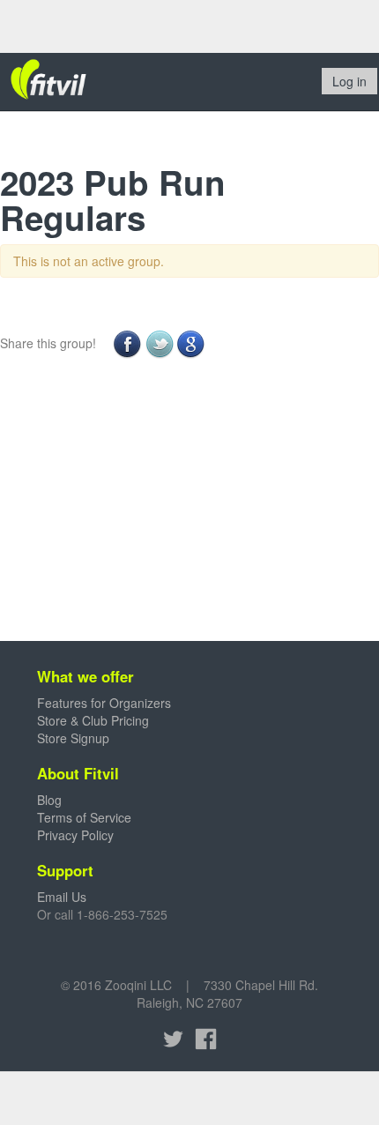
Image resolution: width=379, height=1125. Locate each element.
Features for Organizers (104, 703)
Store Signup (73, 738)
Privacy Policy (75, 835)
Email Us (61, 896)
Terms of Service (84, 817)
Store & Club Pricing (93, 720)
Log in (349, 81)
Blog (49, 799)
